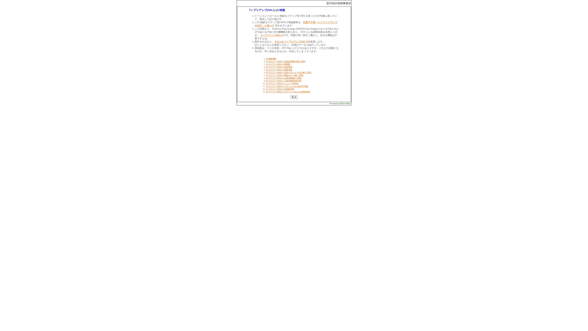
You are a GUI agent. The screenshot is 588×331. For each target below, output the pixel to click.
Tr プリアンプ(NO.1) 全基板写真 (280, 89)
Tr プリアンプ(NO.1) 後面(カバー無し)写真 (284, 75)
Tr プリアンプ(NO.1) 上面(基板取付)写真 (283, 81)
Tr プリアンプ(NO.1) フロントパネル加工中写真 (287, 86)
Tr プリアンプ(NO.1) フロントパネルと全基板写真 (288, 92)
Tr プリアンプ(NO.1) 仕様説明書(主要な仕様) (285, 61)
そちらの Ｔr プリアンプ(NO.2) (291, 41)
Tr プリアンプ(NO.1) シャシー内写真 (282, 83)
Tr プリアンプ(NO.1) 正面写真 (279, 67)
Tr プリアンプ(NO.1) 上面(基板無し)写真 (283, 78)
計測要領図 (271, 59)
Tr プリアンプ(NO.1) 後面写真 (279, 70)
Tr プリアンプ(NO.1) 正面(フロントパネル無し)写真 (288, 72)
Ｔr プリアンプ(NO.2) (271, 35)
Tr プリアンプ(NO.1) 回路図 (278, 64)
